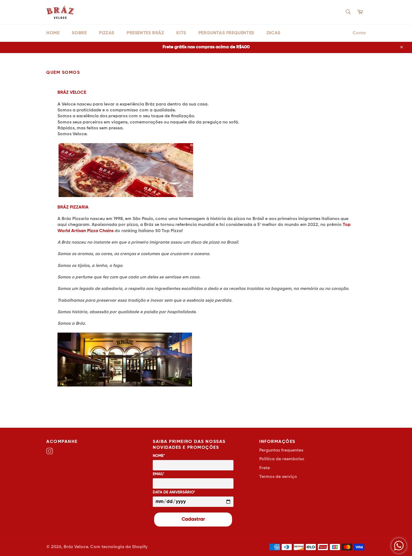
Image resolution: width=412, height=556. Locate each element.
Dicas (274, 33)
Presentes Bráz (145, 33)
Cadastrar (193, 519)
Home (52, 33)
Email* (159, 474)
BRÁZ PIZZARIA (73, 207)
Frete (264, 468)
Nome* (159, 456)
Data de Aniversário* (174, 492)
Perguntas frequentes (226, 33)
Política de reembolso (281, 459)
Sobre (79, 33)
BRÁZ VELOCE (71, 92)
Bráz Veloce (76, 547)
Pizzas (106, 33)
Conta (359, 33)
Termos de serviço (278, 477)
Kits (181, 33)
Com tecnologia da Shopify (118, 547)
